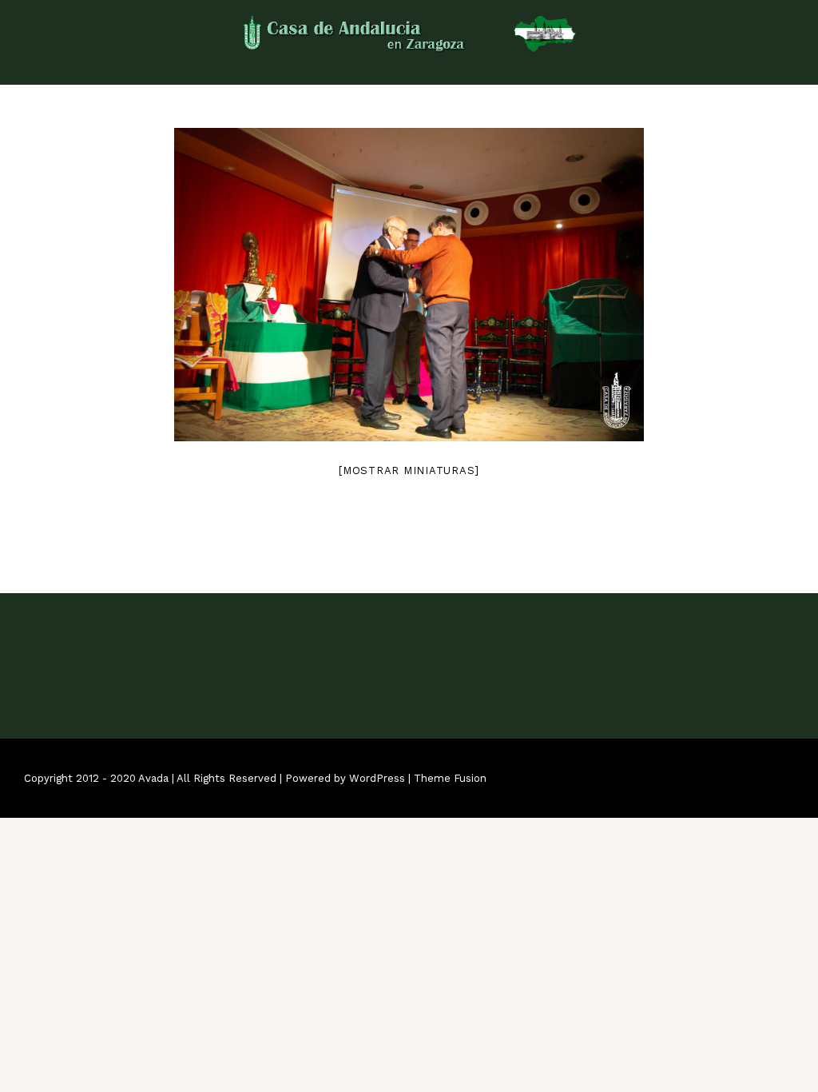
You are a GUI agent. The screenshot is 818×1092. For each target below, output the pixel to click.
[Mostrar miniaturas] (409, 470)
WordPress (377, 778)
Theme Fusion (450, 778)
